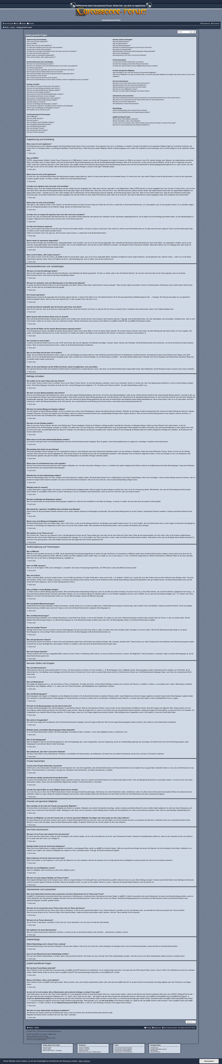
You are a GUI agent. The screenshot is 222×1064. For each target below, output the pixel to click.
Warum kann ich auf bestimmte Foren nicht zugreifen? (43, 98)
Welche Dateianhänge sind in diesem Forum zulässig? (130, 110)
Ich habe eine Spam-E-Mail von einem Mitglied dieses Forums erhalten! (135, 66)
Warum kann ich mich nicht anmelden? (39, 49)
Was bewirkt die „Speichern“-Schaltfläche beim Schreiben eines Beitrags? (50, 106)
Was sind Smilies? (32, 120)
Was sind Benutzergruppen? (122, 45)
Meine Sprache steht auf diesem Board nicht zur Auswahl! (45, 72)
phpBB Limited (117, 321)
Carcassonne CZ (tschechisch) (123, 1052)
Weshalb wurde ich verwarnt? (36, 102)
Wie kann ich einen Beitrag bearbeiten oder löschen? (43, 88)
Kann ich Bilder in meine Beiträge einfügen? (40, 122)
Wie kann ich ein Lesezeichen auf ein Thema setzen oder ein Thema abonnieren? (138, 100)
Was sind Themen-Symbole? (36, 132)
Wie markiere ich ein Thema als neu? (38, 110)
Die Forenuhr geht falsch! (35, 68)
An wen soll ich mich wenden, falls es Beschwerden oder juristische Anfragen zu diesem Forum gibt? (144, 123)
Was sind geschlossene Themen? (37, 130)
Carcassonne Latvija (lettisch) (122, 1050)
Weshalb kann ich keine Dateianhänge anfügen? (42, 100)
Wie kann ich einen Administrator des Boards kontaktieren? (131, 125)
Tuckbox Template (84, 1047)
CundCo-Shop (47, 1049)
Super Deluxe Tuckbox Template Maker (90, 1052)
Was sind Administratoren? (121, 41)
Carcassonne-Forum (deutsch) (123, 1047)
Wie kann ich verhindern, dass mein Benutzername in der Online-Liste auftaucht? (52, 66)
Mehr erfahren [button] (84, 1061)
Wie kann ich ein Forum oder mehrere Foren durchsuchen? (131, 83)
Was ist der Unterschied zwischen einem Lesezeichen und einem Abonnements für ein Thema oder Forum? (146, 98)
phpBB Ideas (122, 982)
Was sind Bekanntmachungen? (36, 126)
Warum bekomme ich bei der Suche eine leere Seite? (129, 87)
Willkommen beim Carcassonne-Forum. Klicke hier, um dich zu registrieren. (111, 6)
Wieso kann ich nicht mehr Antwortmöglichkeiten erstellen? (45, 94)
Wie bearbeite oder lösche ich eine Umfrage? (41, 96)
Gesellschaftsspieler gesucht (158, 1049)
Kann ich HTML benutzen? (35, 118)
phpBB (35, 1034)
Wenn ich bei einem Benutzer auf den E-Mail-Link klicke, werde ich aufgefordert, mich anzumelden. (58, 79)
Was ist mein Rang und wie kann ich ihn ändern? (42, 77)
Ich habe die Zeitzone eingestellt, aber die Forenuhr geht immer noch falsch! (50, 70)
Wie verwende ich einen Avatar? (37, 75)
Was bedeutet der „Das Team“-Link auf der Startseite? (129, 55)
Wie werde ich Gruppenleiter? (122, 49)
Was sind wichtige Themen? (35, 128)
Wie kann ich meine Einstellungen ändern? (40, 64)
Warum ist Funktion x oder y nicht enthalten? (126, 121)
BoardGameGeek (155, 1052)
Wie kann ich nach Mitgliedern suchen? (125, 89)
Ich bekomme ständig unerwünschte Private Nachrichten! (130, 64)
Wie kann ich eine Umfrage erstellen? (38, 92)
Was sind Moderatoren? (120, 43)
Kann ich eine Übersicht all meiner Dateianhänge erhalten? (131, 112)
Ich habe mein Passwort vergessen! (38, 53)
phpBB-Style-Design (50, 1038)
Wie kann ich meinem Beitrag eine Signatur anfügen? (43, 90)
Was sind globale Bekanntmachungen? (39, 124)
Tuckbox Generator (84, 1049)
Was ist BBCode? (32, 116)
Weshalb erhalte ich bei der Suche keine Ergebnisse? (129, 85)
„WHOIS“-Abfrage (177, 994)
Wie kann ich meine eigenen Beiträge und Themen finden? (131, 91)
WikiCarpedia (154, 1050)
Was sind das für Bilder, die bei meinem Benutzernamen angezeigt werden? (50, 74)
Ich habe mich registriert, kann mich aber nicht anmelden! (45, 47)
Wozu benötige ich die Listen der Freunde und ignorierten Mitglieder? (134, 72)
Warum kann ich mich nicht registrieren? (39, 45)
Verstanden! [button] (209, 1061)
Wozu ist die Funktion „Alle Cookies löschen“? (41, 57)
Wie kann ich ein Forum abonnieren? (124, 101)
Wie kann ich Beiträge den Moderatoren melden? (42, 104)
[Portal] (111, 11)
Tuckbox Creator (83, 1050)
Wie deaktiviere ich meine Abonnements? (126, 103)
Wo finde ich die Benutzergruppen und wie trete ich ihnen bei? (132, 47)
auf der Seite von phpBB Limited (61, 972)
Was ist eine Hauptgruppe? (121, 53)
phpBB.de (133, 321)
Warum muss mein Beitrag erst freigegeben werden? (43, 108)
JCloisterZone (154, 1047)
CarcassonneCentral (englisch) (123, 1049)
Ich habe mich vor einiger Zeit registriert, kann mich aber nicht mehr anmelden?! (52, 51)
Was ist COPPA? (32, 43)
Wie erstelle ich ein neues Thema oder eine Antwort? (43, 86)
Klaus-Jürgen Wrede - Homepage (52, 1050)
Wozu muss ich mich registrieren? (37, 41)
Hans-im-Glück (47, 1047)
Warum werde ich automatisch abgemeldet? (40, 55)
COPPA (136, 188)
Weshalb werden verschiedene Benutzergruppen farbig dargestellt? (134, 51)
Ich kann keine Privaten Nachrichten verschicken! (128, 62)
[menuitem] (16, 23)
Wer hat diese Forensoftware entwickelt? (125, 119)
